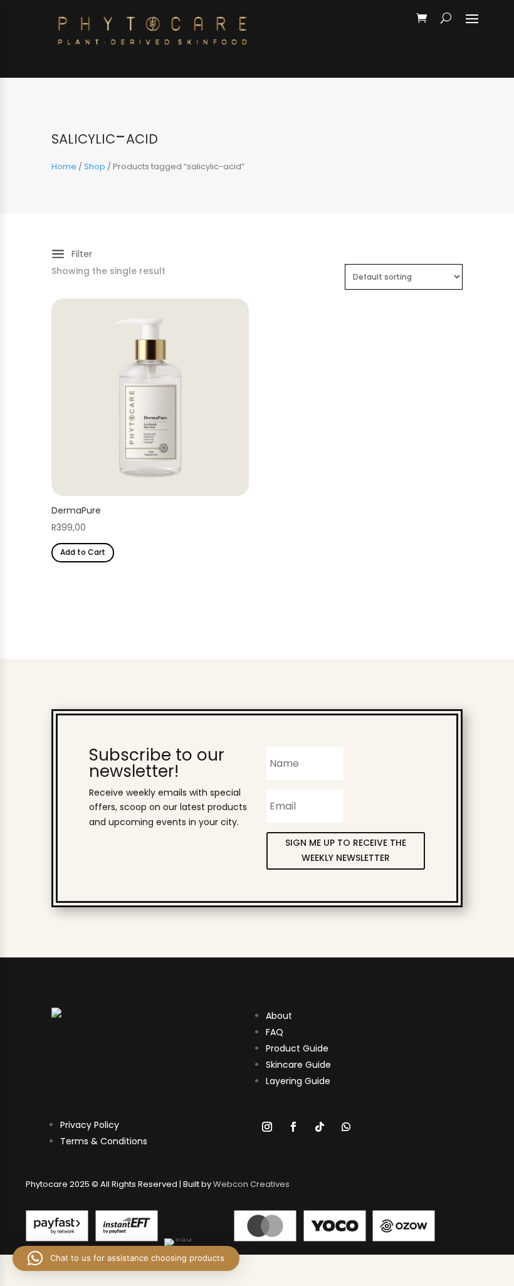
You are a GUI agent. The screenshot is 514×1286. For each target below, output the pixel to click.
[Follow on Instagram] (267, 1127)
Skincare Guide (298, 1064)
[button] (126, 1258)
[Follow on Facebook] (293, 1127)
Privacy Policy (89, 1125)
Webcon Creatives (251, 1184)
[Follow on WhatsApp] (346, 1127)
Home (63, 166)
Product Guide (297, 1048)
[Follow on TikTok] (320, 1127)
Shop (94, 166)
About (279, 1015)
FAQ (274, 1032)
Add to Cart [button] (82, 552)
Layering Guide (298, 1081)
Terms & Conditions (103, 1141)
